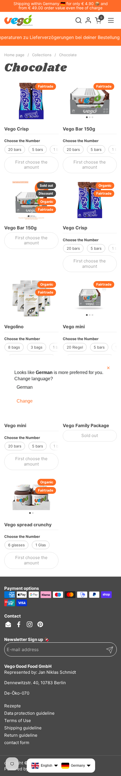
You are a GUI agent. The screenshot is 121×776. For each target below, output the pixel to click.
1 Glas (40, 545)
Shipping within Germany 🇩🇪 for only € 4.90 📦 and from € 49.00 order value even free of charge (61, 5)
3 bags (36, 347)
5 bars (37, 149)
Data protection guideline (29, 713)
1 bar (57, 149)
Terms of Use (17, 720)
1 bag (57, 347)
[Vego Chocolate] (18, 20)
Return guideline (20, 735)
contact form (16, 742)
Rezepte (12, 705)
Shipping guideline (23, 728)
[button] (78, 20)
